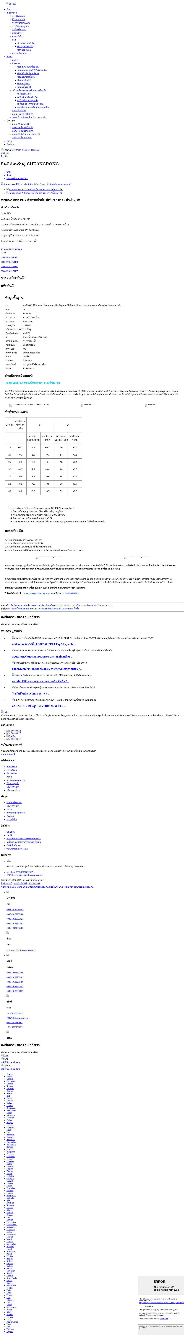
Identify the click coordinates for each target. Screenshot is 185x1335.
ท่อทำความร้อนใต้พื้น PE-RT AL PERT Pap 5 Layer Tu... (44, 644)
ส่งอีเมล (18, 249)
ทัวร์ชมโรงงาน (19, 29)
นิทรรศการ (17, 33)
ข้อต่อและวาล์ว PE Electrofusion (32, 70)
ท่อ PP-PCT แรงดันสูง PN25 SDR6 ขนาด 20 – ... (39, 706)
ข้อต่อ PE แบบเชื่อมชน (28, 67)
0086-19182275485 (9, 271)
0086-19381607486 (9, 257)
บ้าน (9, 9)
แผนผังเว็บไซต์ (20, 883)
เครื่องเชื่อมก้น (24, 94)
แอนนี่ (12, 1062)
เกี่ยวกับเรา (12, 13)
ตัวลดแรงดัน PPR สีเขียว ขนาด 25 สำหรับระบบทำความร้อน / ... (47, 669)
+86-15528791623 (14, 1027)
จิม (8, 1062)
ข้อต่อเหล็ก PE (24, 80)
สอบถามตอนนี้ (8, 754)
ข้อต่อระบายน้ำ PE (26, 77)
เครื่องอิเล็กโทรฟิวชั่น (27, 97)
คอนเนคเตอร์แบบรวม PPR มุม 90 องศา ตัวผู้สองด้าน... (42, 656)
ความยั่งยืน (17, 36)
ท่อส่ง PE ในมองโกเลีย (22, 127)
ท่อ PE (15, 60)
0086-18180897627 (25, 150)
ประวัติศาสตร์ (18, 16)
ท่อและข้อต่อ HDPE (38, 887)
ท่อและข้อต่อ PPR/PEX (22, 114)
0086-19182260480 (9, 266)
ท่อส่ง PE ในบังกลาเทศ (22, 131)
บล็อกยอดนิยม (13, 790)
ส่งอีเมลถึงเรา (7, 249)
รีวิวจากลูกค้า (18, 19)
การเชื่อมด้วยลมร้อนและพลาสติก (33, 107)
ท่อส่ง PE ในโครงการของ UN (26, 134)
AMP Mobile (34, 883)
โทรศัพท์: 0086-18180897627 (20, 872)
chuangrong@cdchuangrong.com (21, 950)
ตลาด (9, 141)
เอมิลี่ (3, 1062)
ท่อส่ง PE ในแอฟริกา (21, 124)
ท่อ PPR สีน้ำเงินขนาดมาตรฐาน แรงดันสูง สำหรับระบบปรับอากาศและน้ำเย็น (43, 609)
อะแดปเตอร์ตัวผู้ (69, 887)
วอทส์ (4, 252)
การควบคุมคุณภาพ (21, 23)
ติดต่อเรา (11, 144)
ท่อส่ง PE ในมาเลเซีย (22, 137)
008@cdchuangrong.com (17, 1018)
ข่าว (14, 40)
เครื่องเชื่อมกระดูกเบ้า (27, 100)
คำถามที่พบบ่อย (19, 53)
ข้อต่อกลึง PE (23, 83)
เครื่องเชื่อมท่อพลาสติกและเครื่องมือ (29, 90)
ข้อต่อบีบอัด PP (19, 110)
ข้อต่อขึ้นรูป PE (24, 87)
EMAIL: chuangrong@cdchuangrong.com (25, 875)
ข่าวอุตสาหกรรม (25, 46)
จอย (18, 1062)
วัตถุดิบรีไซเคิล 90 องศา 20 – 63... (30, 693)
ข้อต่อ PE (16, 63)
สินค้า (9, 56)
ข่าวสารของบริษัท (26, 43)
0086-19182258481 (9, 262)
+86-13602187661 (14, 1022)
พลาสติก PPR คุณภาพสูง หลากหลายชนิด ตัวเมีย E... (40, 681)
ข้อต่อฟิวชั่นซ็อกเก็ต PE (28, 73)
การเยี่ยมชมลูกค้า (20, 26)
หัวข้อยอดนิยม (24, 50)
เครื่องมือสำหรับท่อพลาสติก (30, 104)
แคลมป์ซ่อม (22, 887)
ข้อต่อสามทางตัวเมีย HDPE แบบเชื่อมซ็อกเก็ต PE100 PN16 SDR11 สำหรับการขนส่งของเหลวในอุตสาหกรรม (61, 605)
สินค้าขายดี (6, 883)
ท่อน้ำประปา (55, 887)
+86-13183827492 (14, 1013)
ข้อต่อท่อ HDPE (8, 887)
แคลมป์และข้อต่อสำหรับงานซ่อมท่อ (29, 117)
